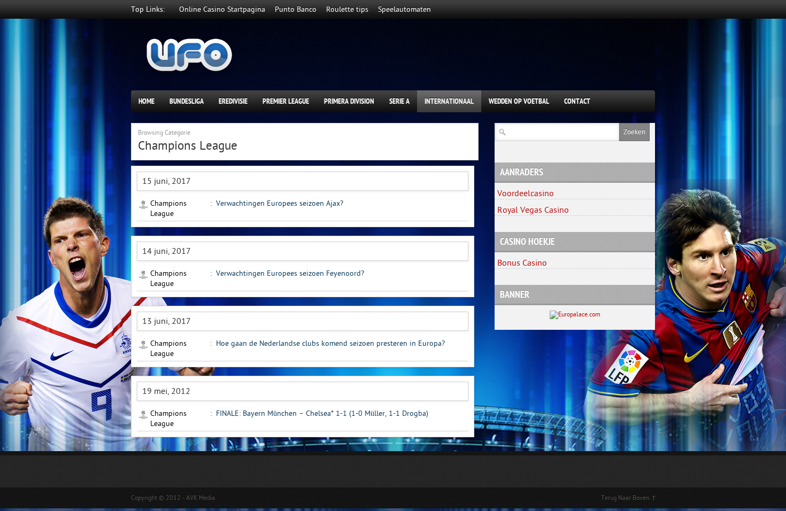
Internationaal (449, 101)
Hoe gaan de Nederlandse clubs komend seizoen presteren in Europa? (330, 343)
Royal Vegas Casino (533, 210)
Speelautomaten (404, 9)
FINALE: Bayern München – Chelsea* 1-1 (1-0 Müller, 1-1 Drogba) (322, 413)
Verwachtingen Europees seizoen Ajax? (279, 203)
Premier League (286, 101)
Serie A (399, 101)
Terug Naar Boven (625, 497)
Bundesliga (186, 101)
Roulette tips (347, 9)
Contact (577, 101)
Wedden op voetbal (519, 101)
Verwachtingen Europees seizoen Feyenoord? (290, 273)
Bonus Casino (522, 263)
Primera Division (349, 101)
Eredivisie (233, 101)
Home (146, 101)
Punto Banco (296, 9)
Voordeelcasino (525, 193)
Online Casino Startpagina (222, 9)
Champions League (168, 208)
